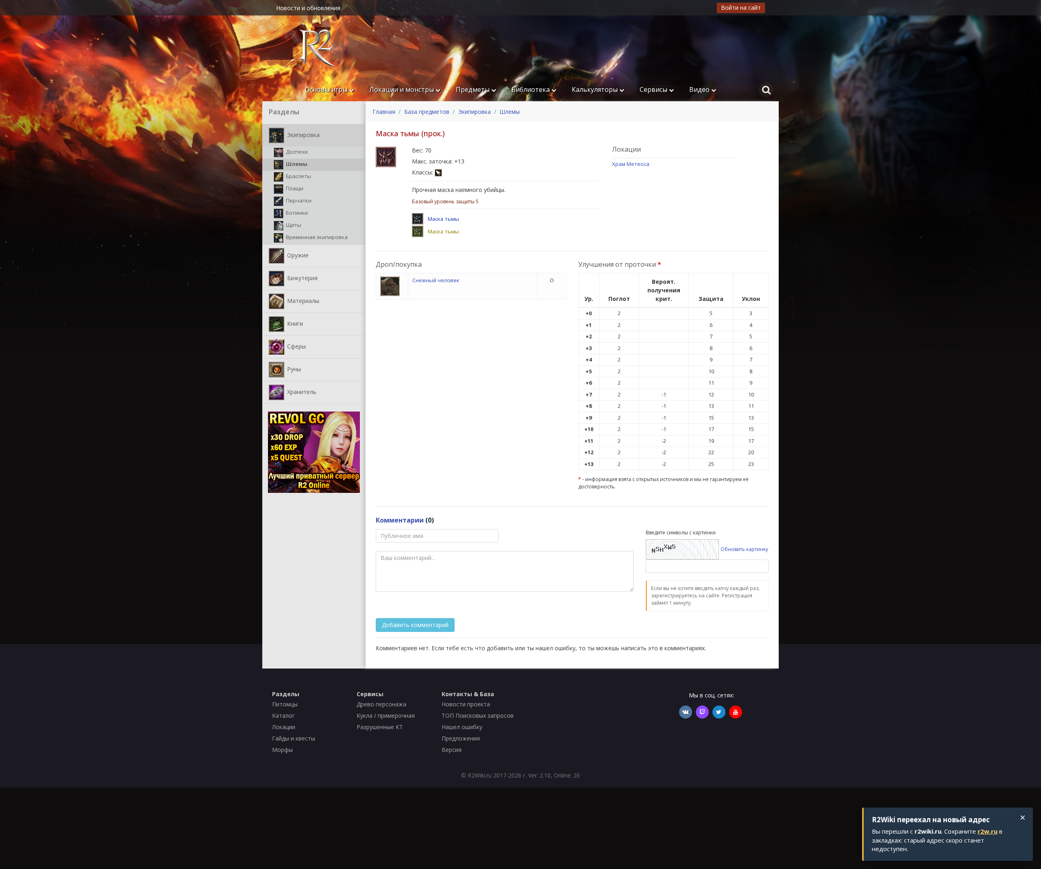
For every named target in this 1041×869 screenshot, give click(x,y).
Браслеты (298, 176)
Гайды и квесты (293, 738)
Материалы (302, 300)
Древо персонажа (381, 704)
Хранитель (300, 391)
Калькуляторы (595, 89)
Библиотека (531, 89)
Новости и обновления (308, 8)
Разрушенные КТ (380, 727)
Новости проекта (466, 704)
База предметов (426, 111)
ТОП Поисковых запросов (478, 715)
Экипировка (302, 134)
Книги (294, 323)
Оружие (297, 255)
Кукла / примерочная (386, 715)
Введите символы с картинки (681, 532)
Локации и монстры (402, 89)
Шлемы (296, 164)
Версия (452, 750)
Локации (283, 727)
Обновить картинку (744, 548)
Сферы (295, 346)
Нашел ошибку (462, 727)
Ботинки (296, 212)
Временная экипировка (316, 237)
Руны (293, 368)
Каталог (283, 715)
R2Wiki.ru (480, 775)
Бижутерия (301, 277)
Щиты (293, 225)
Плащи (294, 188)
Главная (383, 111)
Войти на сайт (741, 7)
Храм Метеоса (630, 164)
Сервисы (654, 89)
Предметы (473, 89)
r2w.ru (987, 831)
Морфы (282, 750)
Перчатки (298, 200)
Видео (700, 89)
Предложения (461, 738)
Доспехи (296, 151)
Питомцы (285, 704)
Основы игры (327, 89)
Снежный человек (436, 280)
